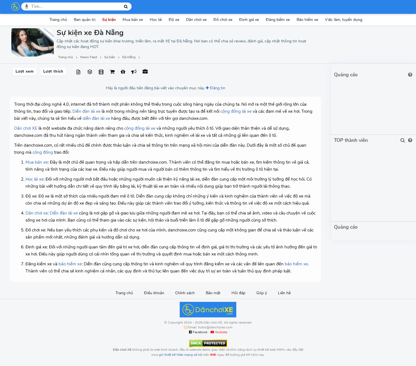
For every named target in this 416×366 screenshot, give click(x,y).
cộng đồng (43, 152)
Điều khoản (154, 293)
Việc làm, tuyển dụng (343, 19)
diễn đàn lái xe (96, 118)
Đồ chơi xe (222, 19)
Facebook (199, 332)
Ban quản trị (84, 19)
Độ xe (174, 19)
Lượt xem (25, 71)
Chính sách (185, 293)
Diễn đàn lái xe (86, 111)
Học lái (156, 19)
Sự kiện (109, 19)
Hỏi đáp (238, 293)
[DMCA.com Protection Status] (208, 343)
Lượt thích (53, 71)
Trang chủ (58, 19)
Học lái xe (34, 179)
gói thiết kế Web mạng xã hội (181, 354)
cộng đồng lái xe (236, 111)
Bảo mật (213, 293)
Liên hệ (284, 293)
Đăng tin (217, 88)
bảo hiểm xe (70, 264)
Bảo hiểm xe (307, 19)
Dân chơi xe (196, 19)
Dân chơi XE (25, 128)
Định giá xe (249, 19)
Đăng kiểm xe (278, 19)
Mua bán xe (133, 19)
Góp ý (261, 293)
